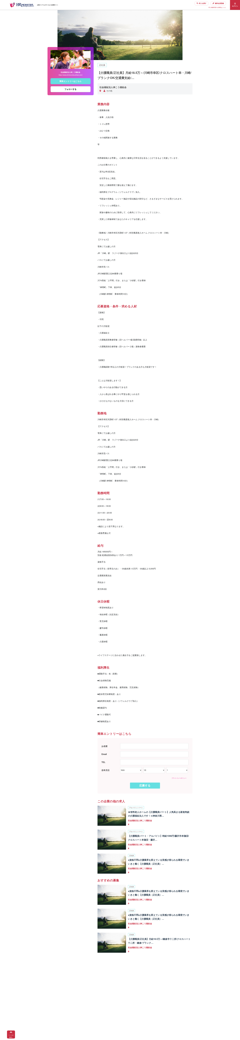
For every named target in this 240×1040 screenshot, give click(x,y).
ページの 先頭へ (11, 1036)
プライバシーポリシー (179, 778)
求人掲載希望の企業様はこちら (217, 7)
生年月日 (106, 770)
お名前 (105, 746)
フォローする (70, 89)
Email (104, 754)
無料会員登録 (219, 3)
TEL (103, 762)
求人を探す (202, 3)
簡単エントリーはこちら (71, 81)
